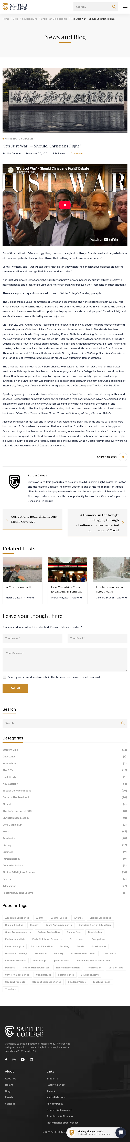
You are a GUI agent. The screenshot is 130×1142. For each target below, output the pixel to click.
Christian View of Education (95, 925)
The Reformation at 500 (65, 811)
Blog (15, 18)
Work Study (64, 777)
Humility (58, 953)
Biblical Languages (100, 918)
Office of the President (65, 797)
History (65, 845)
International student (83, 953)
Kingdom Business (15, 960)
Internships (65, 763)
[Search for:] (95, 6)
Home (6, 18)
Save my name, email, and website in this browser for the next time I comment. (54, 677)
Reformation (94, 967)
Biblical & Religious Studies (65, 872)
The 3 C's (65, 770)
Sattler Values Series (17, 975)
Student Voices (77, 982)
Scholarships (43, 975)
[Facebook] (6, 1059)
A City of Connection (20, 587)
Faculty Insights (14, 946)
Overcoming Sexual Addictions (93, 960)
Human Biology (65, 858)
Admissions (65, 886)
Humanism (41, 953)
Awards (78, 918)
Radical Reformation (68, 967)
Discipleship (95, 932)
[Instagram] (14, 1059)
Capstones (64, 756)
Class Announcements (18, 932)
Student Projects (15, 982)
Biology (34, 925)
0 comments (78, 153)
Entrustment (77, 939)
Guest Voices (98, 946)
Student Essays (90, 975)
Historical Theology (16, 953)
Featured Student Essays (64, 892)
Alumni (65, 804)
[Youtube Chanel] (23, 1059)
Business (65, 852)
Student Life (29, 18)
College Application (49, 932)
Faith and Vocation (42, 946)
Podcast (10, 967)
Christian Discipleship (54, 18)
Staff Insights (66, 975)
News (65, 831)
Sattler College (11, 153)
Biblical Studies (14, 925)
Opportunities (61, 960)
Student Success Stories (46, 982)
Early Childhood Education (47, 939)
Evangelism (98, 939)
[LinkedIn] (31, 1059)
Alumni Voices (59, 918)
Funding (64, 946)
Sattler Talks (116, 967)
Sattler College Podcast (65, 790)
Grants (80, 946)
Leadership (39, 960)
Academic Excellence (17, 918)
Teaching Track (101, 982)
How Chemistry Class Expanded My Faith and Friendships (67, 591)
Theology (10, 989)
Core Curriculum (65, 824)
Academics (65, 838)
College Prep (74, 932)
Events (65, 879)
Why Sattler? (65, 784)
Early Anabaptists (15, 939)
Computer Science (65, 865)
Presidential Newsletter (35, 967)
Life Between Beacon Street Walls (110, 589)
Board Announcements (59, 925)
